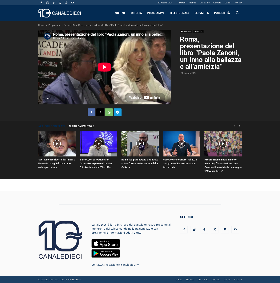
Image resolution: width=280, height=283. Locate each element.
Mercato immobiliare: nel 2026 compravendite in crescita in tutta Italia (180, 163)
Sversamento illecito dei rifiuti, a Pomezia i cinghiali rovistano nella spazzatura (56, 163)
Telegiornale (179, 13)
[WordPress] (66, 2)
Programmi (155, 13)
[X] (60, 2)
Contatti (217, 2)
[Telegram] (118, 112)
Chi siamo (205, 2)
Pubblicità (222, 13)
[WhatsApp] (109, 112)
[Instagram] (47, 2)
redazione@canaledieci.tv (122, 264)
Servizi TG (202, 13)
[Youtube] (72, 2)
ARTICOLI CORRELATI (51, 126)
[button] (237, 13)
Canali (228, 2)
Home (41, 25)
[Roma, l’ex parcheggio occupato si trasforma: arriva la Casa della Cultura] (140, 144)
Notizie (120, 13)
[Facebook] (41, 2)
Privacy (238, 2)
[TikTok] (54, 2)
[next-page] (240, 126)
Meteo (182, 2)
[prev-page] (234, 126)
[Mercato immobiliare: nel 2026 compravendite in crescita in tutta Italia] (181, 144)
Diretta (136, 13)
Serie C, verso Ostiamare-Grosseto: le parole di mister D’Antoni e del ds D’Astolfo (96, 163)
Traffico (192, 2)
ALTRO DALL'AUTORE (81, 126)
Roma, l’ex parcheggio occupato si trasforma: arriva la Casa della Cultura (139, 163)
